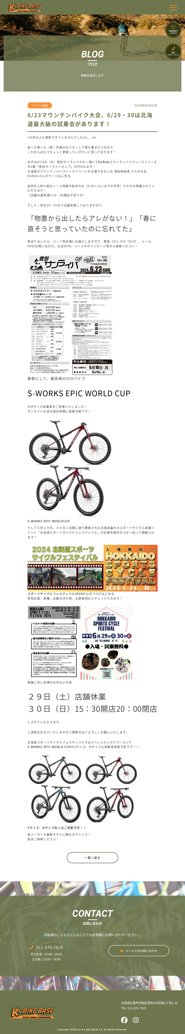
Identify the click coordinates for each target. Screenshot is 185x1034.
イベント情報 (40, 105)
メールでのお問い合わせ (141, 951)
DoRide (104, 162)
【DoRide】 (122, 171)
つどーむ (129, 532)
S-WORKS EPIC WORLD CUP (79, 392)
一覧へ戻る (92, 857)
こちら (66, 176)
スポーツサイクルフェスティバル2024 (55, 593)
